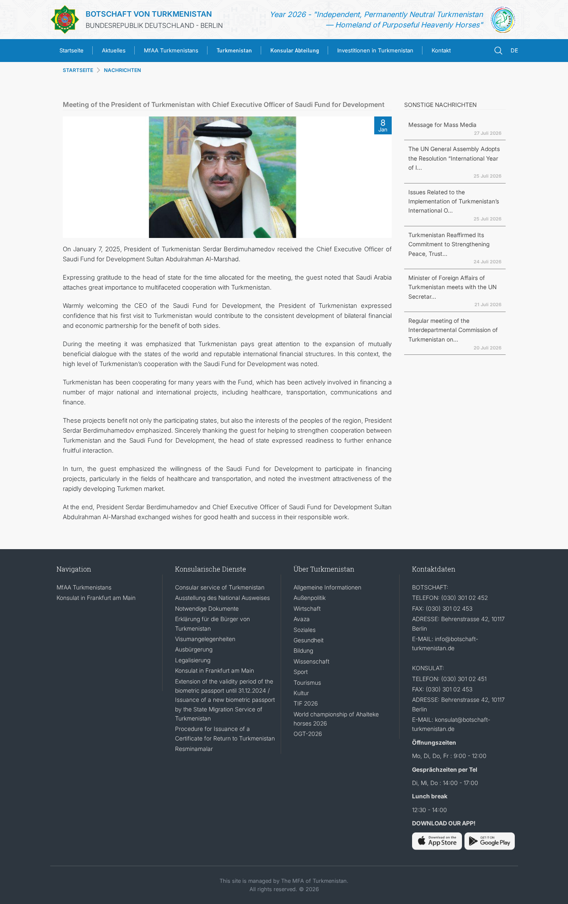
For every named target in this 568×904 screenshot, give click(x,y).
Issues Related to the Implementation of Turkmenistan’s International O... (453, 201)
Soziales (305, 629)
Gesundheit (309, 640)
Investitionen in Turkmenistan (375, 50)
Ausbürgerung (193, 649)
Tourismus (307, 682)
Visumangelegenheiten (205, 638)
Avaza (302, 618)
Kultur (301, 692)
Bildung (303, 650)
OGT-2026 (308, 733)
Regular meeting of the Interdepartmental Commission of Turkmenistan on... (453, 330)
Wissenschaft (311, 661)
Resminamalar (194, 748)
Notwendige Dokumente (207, 608)
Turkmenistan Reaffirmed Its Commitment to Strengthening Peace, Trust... (448, 244)
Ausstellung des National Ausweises (222, 597)
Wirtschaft (307, 608)
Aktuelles (114, 50)
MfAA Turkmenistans (171, 50)
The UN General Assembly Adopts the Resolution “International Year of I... (454, 158)
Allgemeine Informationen (327, 587)
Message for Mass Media (442, 124)
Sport (301, 671)
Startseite (71, 50)
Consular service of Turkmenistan (219, 587)
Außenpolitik (310, 597)
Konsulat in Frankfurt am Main (96, 597)
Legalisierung (192, 660)
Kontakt (441, 50)
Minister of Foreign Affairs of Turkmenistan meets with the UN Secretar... (452, 287)
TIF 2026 (306, 703)
